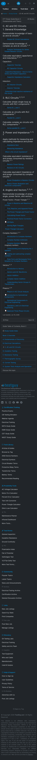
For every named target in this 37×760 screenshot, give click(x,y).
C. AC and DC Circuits (13, 347)
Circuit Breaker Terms (9, 463)
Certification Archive (9, 594)
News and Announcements (11, 583)
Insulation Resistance (9, 538)
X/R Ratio (10, 222)
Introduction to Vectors (15, 269)
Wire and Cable (7, 657)
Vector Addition (12, 275)
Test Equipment (7, 654)
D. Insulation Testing (10, 351)
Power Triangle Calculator (14, 229)
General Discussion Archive (11, 598)
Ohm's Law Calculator (10, 508)
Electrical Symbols (8, 460)
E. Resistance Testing (10, 355)
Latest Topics (7, 579)
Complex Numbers (13, 243)
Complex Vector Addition (16, 279)
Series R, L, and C (13, 108)
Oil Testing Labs (7, 639)
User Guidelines (7, 680)
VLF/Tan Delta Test (9, 561)
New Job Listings (8, 609)
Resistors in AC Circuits (15, 168)
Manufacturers (7, 661)
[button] (26, 3)
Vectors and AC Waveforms (17, 272)
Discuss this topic (9, 370)
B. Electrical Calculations (11, 343)
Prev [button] (6, 320)
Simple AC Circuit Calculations (18, 39)
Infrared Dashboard (9, 519)
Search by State (7, 613)
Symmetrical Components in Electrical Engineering (16, 301)
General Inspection (8, 534)
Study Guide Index (11, 331)
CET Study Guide (8, 434)
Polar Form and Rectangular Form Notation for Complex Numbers (18, 260)
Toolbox (6, 9)
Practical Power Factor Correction (19, 219)
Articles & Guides (8, 448)
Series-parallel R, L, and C (16, 128)
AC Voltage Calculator (10, 489)
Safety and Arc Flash (9, 646)
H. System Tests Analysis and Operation (17, 366)
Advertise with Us (8, 695)
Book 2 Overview (9, 335)
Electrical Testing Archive (11, 590)
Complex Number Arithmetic (17, 240)
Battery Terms (7, 475)
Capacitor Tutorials (14, 65)
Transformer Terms (8, 471)
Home (5, 13)
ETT (32, 9)
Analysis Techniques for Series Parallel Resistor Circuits (17, 50)
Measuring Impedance (15, 148)
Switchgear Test (7, 557)
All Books (31, 19)
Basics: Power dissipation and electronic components (16, 184)
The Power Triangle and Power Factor (20, 212)
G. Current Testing (9, 363)
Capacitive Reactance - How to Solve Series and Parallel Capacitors (18, 73)
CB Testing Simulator (9, 415)
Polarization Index (8, 549)
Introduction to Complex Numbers (19, 236)
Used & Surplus (7, 665)
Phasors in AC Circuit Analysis (18, 292)
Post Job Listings (8, 699)
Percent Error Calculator (10, 497)
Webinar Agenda (8, 418)
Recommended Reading (10, 478)
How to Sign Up (7, 676)
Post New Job (7, 624)
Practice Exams (7, 411)
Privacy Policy (7, 683)
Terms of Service (8, 687)
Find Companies (7, 616)
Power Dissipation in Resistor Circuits (20, 180)
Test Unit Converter (9, 501)
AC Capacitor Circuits (15, 68)
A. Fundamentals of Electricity (13, 339)
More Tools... (6, 523)
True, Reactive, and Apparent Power (20, 208)
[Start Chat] (8, 3)
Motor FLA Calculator (9, 493)
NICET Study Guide (9, 437)
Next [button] (30, 320)
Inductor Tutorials (13, 88)
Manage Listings (8, 628)
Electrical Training (8, 422)
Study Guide (13, 13)
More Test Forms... (8, 564)
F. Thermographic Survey (12, 359)
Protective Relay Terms (10, 467)
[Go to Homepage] (18, 3)
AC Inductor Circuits (14, 85)
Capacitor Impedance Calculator (18, 77)
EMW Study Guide (8, 430)
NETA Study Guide (8, 426)
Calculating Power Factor (16, 215)
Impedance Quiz (13, 145)
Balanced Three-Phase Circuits (18, 311)
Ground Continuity (8, 542)
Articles (14, 9)
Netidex (30, 754)
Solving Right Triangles (15, 225)
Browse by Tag (7, 452)
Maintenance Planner (9, 516)
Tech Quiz (24, 9)
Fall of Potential (7, 553)
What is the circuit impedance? (16, 152)
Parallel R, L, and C (14, 118)
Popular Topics (7, 575)
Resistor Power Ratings (15, 164)
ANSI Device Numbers (10, 456)
